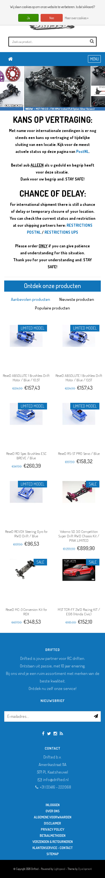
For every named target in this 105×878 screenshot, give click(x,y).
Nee (51, 18)
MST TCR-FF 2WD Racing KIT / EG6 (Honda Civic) (79, 611)
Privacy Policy (52, 829)
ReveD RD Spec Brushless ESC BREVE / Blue (26, 455)
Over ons (53, 811)
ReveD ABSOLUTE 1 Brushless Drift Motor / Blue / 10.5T (26, 377)
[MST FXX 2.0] (52, 88)
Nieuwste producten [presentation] (76, 299)
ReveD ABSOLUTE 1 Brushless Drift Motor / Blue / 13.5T (78, 377)
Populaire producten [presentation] (52, 308)
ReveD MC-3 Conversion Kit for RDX (26, 611)
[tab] (30, 299)
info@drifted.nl (56, 779)
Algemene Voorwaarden (52, 817)
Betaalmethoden (53, 835)
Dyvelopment (85, 868)
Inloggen (53, 805)
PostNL (82, 151)
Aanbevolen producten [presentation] (30, 299)
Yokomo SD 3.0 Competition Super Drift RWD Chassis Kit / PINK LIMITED (78, 536)
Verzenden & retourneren (52, 842)
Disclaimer (52, 823)
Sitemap (52, 854)
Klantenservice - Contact (52, 848)
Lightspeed (59, 868)
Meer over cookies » (76, 18)
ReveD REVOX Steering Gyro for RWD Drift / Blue (26, 533)
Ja (28, 18)
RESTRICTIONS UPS (61, 232)
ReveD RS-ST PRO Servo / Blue (79, 453)
